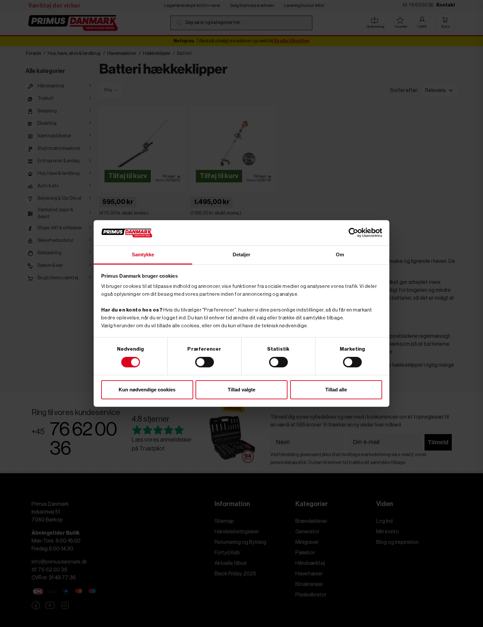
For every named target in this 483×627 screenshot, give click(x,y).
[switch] (204, 362)
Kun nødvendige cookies (147, 389)
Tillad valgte (241, 389)
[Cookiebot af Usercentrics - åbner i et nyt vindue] (353, 233)
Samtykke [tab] (143, 254)
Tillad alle (336, 389)
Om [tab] (340, 254)
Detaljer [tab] (242, 254)
